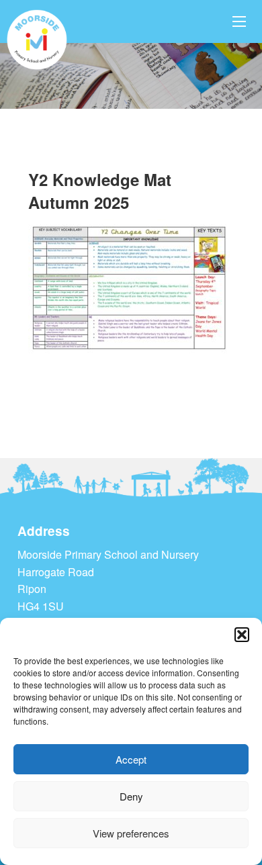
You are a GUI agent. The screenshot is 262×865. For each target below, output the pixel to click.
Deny (131, 796)
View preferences (131, 833)
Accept (131, 759)
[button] (242, 634)
